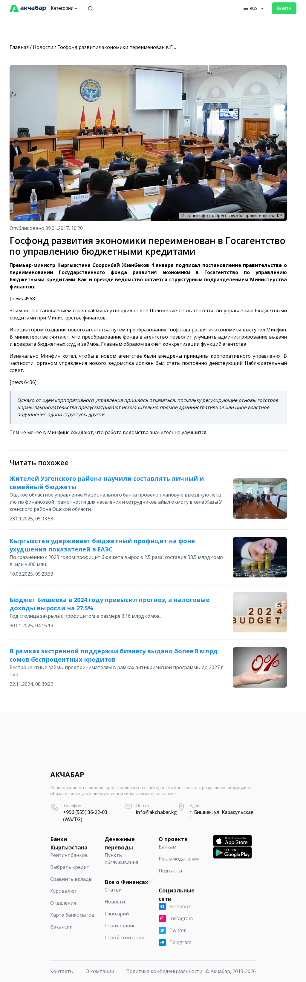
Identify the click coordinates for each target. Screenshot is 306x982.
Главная (19, 47)
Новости (43, 47)
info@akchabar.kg (156, 812)
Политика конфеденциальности (164, 971)
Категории (62, 8)
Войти (284, 8)
